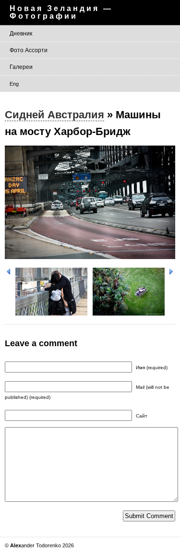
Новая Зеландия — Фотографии (61, 12)
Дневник (21, 33)
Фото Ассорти (29, 50)
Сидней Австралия (54, 115)
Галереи (21, 67)
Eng (14, 84)
